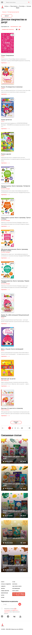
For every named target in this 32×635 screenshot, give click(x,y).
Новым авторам (5, 590)
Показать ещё (16, 422)
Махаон (28, 6)
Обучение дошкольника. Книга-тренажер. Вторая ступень (14, 250)
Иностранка (13, 6)
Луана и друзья (6, 154)
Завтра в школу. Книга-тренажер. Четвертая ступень (15, 186)
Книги (17, 7)
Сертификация (16, 588)
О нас (13, 581)
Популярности (14, 26)
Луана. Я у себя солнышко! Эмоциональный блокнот (15, 315)
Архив (2, 597)
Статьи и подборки (6, 584)
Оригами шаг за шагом (8, 378)
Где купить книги (16, 586)
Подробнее (4, 62)
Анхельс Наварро (5, 188)
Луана (2, 57)
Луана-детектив (6, 119)
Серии (2, 595)
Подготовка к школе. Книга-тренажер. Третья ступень (16, 218)
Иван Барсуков (5, 380)
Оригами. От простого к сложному (12, 408)
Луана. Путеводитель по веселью (11, 87)
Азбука (6, 6)
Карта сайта (15, 590)
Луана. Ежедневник (7, 55)
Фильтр (7, 15)
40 (22, 428)
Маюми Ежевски (5, 409)
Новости (3, 586)
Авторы (3, 588)
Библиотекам (4, 592)
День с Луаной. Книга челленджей (12, 349)
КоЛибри (22, 6)
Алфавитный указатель (8, 29)
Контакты (14, 584)
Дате (20, 26)
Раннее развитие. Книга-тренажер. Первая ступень (15, 281)
